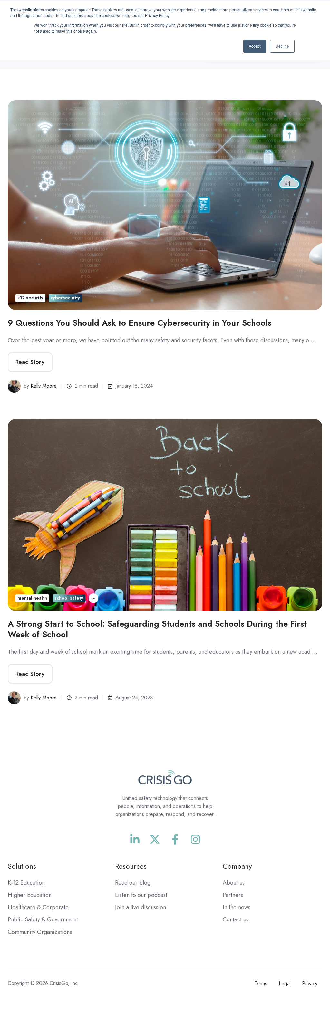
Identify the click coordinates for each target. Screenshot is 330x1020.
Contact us (235, 919)
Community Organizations (40, 932)
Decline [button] (282, 46)
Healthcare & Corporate (38, 907)
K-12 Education (26, 883)
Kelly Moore (44, 386)
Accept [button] (255, 46)
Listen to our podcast (141, 895)
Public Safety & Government (43, 919)
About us (234, 883)
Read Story (29, 362)
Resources (131, 866)
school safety (68, 598)
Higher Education (30, 895)
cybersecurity (65, 297)
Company (237, 866)
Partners (233, 895)
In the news (236, 907)
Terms (261, 983)
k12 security (30, 297)
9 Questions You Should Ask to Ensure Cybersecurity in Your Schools (139, 323)
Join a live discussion (140, 907)
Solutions (22, 866)
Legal (285, 983)
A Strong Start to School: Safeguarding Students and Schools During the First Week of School (157, 629)
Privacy (309, 983)
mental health (32, 598)
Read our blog (132, 883)
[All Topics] (93, 598)
